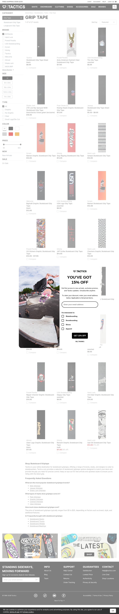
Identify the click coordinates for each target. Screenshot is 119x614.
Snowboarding (71, 320)
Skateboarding (71, 316)
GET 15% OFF (80, 336)
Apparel (69, 329)
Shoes (68, 325)
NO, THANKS (80, 341)
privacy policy (28, 612)
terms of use (14, 612)
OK (113, 611)
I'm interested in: (68, 313)
